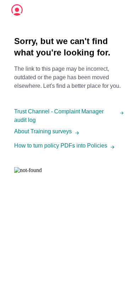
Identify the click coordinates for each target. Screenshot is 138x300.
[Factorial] (17, 10)
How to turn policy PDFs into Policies (60, 146)
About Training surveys (43, 131)
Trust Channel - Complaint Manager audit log (59, 115)
